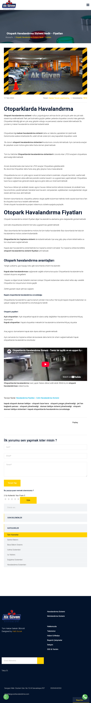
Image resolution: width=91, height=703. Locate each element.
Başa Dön (79, 700)
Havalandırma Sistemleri (16, 565)
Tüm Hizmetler (13, 535)
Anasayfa (9, 37)
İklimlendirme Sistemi (56, 616)
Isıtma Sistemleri (14, 550)
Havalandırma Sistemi (56, 612)
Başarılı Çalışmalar (54, 640)
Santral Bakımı (12, 540)
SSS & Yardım (52, 649)
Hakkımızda (52, 626)
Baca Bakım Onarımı (15, 545)
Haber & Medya (53, 636)
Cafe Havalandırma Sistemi (47, 398)
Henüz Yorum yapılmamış (59, 98)
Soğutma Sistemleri (15, 560)
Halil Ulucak (17, 631)
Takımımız (51, 631)
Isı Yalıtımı (11, 555)
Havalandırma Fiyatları (25, 398)
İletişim (50, 645)
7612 (85, 98)
